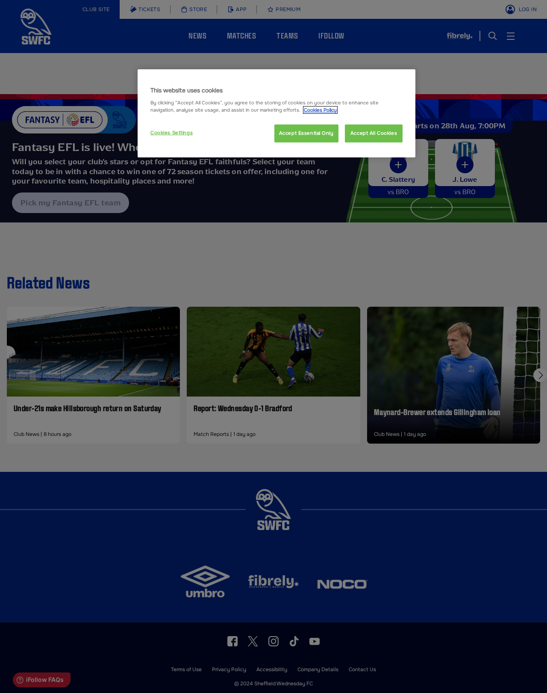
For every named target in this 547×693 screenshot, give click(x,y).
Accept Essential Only (306, 133)
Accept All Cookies (373, 133)
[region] (276, 113)
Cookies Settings (171, 133)
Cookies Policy (320, 110)
